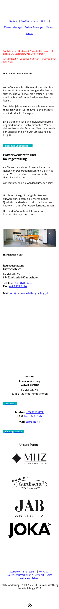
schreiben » (33, 421)
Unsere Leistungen (13, 27)
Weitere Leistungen (34, 27)
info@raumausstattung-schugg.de (29, 293)
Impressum (29, 571)
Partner (49, 27)
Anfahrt (39, 575)
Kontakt (29, 33)
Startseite (13, 21)
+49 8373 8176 (18, 286)
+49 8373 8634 (22, 283)
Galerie (44, 21)
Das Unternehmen (29, 21)
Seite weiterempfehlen (36, 576)
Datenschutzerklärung (20, 575)
